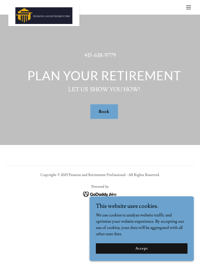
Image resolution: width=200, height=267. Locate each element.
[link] (43, 7)
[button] (188, 7)
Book (104, 111)
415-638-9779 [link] (100, 55)
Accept (141, 248)
